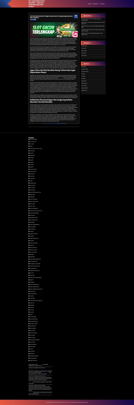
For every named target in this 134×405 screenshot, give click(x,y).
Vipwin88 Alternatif (34, 217)
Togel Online (84, 55)
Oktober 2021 (84, 90)
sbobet (31, 349)
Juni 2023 (83, 76)
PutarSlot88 (32, 187)
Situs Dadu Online (45, 372)
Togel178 (32, 231)
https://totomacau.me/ (35, 266)
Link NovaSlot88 (33, 344)
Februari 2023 (84, 83)
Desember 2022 (84, 88)
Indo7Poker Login (33, 249)
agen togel (32, 275)
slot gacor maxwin (33, 323)
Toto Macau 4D (33, 141)
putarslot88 (32, 150)
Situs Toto (32, 273)
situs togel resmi (33, 268)
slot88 (31, 146)
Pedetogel (32, 305)
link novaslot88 (33, 316)
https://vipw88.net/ (34, 208)
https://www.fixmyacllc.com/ (36, 210)
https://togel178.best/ (34, 286)
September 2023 (84, 71)
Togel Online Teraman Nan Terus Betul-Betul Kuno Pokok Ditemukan (93, 23)
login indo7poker (33, 247)
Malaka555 (32, 222)
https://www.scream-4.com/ (36, 148)
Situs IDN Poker (33, 171)
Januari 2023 (84, 85)
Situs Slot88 (32, 215)
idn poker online (33, 169)
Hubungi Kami (96, 3)
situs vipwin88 (33, 226)
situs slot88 (32, 351)
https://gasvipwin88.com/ (35, 259)
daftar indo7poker (33, 243)
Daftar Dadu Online (34, 201)
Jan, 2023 (75, 16)
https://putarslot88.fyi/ (35, 339)
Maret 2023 (83, 81)
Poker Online (84, 50)
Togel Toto (32, 303)
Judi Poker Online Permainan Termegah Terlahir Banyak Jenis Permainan (92, 30)
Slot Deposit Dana (33, 220)
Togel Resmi (32, 298)
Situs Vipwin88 (33, 328)
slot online (32, 143)
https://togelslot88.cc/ (35, 224)
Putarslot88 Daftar (34, 319)
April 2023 (83, 78)
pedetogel (32, 196)
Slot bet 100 (60, 77)
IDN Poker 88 (32, 291)
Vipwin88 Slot (32, 229)
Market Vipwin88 (33, 139)
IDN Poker (47, 376)
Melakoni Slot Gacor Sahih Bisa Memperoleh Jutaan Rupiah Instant (92, 34)
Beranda (89, 3)
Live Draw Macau (33, 252)
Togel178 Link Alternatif (34, 270)
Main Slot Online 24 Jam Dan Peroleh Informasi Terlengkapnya (91, 19)
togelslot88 (32, 155)
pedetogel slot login (34, 356)
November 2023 (84, 69)
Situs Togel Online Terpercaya (36, 300)
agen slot (32, 153)
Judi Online (102, 3)
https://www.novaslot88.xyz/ (36, 277)
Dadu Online (32, 194)
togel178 (31, 160)
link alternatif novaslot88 (35, 263)
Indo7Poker (32, 173)
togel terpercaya (33, 360)
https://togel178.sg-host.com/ (36, 289)
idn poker (32, 164)
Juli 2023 (83, 73)
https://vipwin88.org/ (34, 213)
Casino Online (84, 46)
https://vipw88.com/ (34, 238)
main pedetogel (33, 293)
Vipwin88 (32, 157)
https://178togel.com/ (34, 284)
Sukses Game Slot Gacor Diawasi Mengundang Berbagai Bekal (92, 26)
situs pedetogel (33, 358)
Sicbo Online (32, 203)
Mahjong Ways (33, 183)
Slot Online (33, 19)
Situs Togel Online (33, 261)
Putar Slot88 (32, 185)
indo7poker (32, 178)
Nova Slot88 (32, 330)
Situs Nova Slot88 (33, 332)
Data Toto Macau (33, 199)
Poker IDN (32, 245)
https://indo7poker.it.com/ (35, 192)
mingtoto (32, 307)
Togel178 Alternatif (34, 233)
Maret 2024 (83, 66)
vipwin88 (32, 162)
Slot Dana (32, 309)
